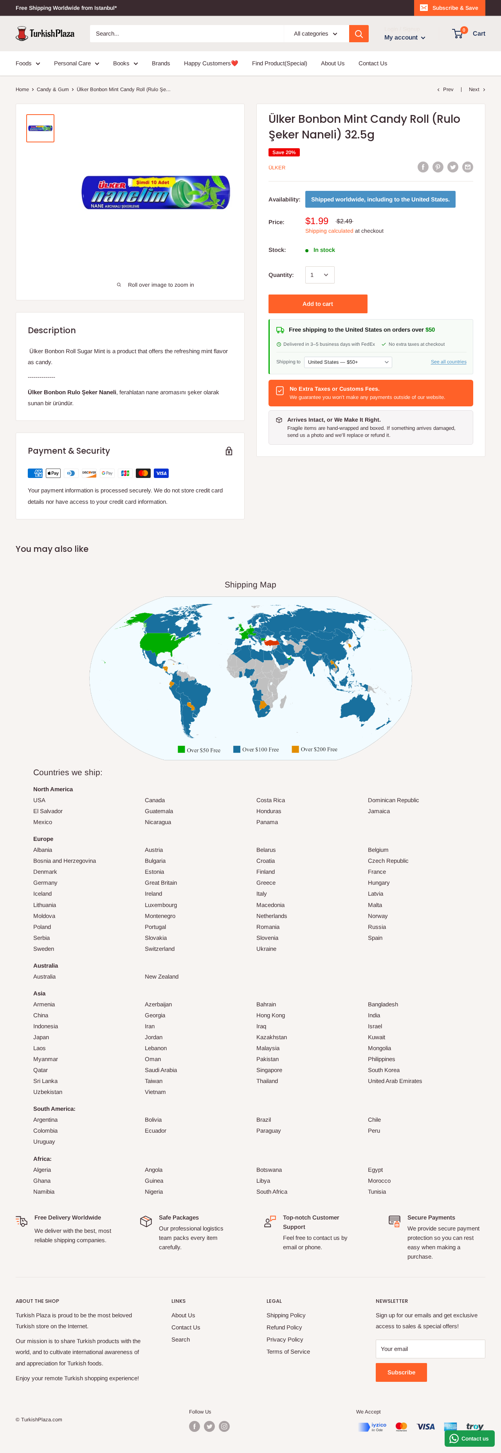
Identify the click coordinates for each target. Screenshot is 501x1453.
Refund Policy (284, 1327)
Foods (24, 63)
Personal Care (72, 63)
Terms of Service (288, 1351)
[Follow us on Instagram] (224, 1426)
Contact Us (373, 63)
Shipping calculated (329, 231)
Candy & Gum (53, 89)
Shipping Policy (286, 1315)
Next (474, 89)
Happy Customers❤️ (211, 63)
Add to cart (318, 303)
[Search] (359, 33)
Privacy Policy (285, 1339)
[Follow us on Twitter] (209, 1426)
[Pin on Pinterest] (438, 166)
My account (401, 37)
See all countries (449, 362)
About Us (333, 63)
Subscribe (401, 1372)
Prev (448, 89)
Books (121, 63)
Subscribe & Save (455, 8)
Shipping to (288, 362)
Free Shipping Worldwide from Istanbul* (66, 8)
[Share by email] (467, 166)
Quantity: (281, 274)
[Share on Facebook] (423, 166)
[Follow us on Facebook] (194, 1426)
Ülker (277, 168)
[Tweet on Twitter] (452, 166)
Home (22, 89)
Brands (161, 63)
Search (180, 1339)
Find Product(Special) (279, 63)
